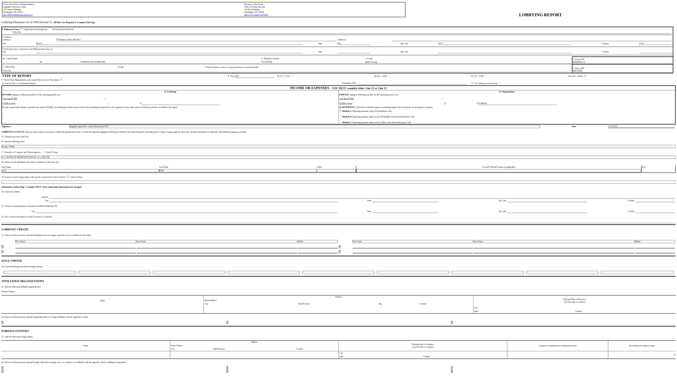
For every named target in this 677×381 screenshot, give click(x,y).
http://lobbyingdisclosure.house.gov (18, 15)
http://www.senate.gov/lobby (256, 15)
